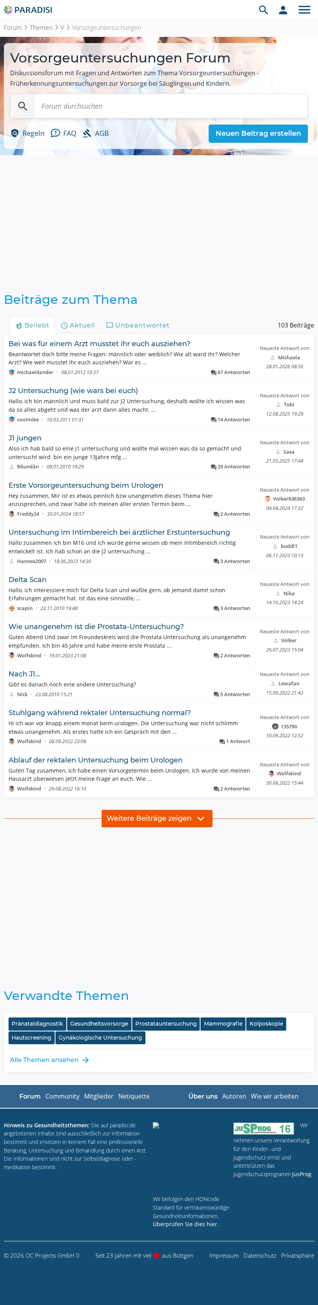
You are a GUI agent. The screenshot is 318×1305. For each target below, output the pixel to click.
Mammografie (223, 1024)
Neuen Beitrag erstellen (258, 133)
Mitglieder (99, 1096)
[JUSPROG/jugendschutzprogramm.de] (263, 1128)
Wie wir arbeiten (275, 1096)
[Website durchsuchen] (263, 9)
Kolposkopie (266, 1024)
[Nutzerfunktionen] (283, 9)
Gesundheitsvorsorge (99, 1024)
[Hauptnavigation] (304, 9)
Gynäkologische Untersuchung (100, 1038)
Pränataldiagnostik (37, 1024)
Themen (41, 27)
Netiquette (134, 1096)
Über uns (203, 1096)
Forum (13, 27)
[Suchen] (22, 106)
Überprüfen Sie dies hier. (186, 1224)
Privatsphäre (297, 1255)
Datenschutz (260, 1255)
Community (62, 1096)
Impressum (224, 1255)
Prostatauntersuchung (166, 1024)
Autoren (234, 1096)
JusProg (301, 1174)
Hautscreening (31, 1038)
